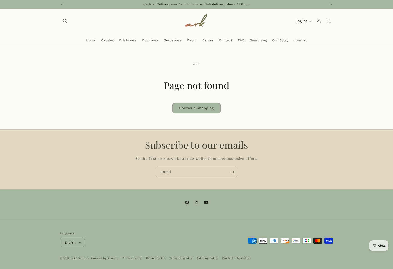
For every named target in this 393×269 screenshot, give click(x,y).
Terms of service (180, 258)
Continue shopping (196, 108)
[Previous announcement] (62, 4)
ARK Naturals (81, 258)
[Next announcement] (331, 4)
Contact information (236, 258)
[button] (65, 21)
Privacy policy (132, 258)
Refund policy (155, 258)
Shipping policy (207, 258)
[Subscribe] (232, 172)
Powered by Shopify (104, 258)
